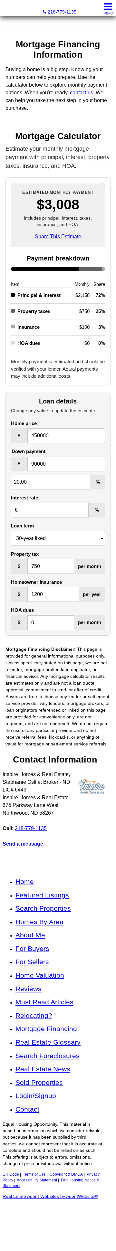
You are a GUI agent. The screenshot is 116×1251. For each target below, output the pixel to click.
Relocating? (33, 1015)
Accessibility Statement (37, 1180)
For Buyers (32, 948)
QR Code (11, 1174)
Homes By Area (39, 921)
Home (24, 881)
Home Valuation (39, 975)
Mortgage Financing (46, 1028)
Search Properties (43, 908)
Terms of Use (34, 1174)
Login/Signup (35, 1095)
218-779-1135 (31, 828)
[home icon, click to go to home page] (8, 8)
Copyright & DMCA (66, 1174)
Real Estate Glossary (48, 1042)
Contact (27, 1109)
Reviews (28, 988)
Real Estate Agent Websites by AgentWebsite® (50, 1196)
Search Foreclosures (47, 1055)
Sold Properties (39, 1082)
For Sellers (32, 961)
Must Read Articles (44, 1002)
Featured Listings (42, 895)
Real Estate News (42, 1069)
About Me (30, 935)
